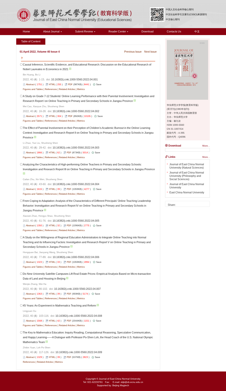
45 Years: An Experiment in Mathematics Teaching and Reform (59, 305)
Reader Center (118, 31)
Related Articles (67, 89)
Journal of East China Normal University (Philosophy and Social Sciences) (186, 176)
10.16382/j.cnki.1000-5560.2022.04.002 (76, 111)
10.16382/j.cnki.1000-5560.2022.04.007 (77, 288)
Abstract (30, 84)
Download (147, 31)
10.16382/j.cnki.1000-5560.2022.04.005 (76, 220)
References (51, 89)
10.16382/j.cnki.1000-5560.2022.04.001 (74, 79)
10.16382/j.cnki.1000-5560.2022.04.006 (76, 257)
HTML (52, 84)
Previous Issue (133, 51)
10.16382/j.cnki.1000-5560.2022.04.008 (78, 315)
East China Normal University (186, 192)
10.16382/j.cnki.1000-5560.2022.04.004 (76, 184)
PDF (70, 84)
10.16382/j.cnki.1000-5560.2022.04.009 (78, 352)
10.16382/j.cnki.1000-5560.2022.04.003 (76, 147)
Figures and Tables (33, 89)
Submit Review (84, 31)
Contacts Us (174, 31)
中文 (197, 31)
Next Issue (150, 51)
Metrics (81, 89)
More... (206, 145)
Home (26, 31)
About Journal (51, 31)
